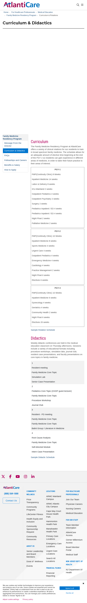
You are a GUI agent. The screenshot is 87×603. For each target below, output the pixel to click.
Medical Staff (72, 554)
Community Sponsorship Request (32, 529)
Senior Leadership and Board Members (35, 554)
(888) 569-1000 (11, 493)
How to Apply (10, 170)
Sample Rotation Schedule (43, 330)
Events (30, 566)
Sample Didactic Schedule (43, 457)
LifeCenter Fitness (35, 514)
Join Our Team (72, 499)
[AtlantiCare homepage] (21, 5)
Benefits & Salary (12, 165)
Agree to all (69, 588)
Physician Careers (74, 504)
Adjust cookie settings (11, 599)
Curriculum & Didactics (14, 151)
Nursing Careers (73, 509)
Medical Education (74, 513)
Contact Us (11, 500)
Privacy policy (28, 599)
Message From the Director (12, 144)
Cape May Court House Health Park (53, 514)
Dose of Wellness (35, 561)
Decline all (69, 593)
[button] (82, 5)
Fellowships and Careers (15, 160)
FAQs (6, 155)
